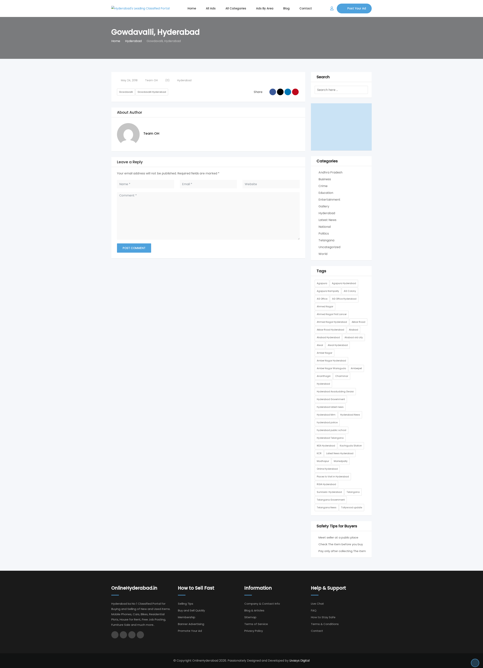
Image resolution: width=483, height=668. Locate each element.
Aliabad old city (354, 337)
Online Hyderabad (327, 468)
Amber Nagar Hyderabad (331, 360)
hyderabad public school (331, 430)
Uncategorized (329, 247)
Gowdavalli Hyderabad (152, 92)
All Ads (211, 8)
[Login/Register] (332, 8)
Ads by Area (264, 8)
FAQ (313, 610)
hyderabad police (327, 422)
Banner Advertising (191, 624)
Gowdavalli (126, 92)
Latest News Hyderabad (339, 453)
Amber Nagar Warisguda (331, 368)
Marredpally (341, 461)
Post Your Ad (356, 8)
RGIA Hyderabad (326, 484)
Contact (305, 8)
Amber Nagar (324, 352)
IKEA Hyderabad (326, 445)
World (322, 254)
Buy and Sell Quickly (191, 610)
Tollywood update (351, 507)
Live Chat (317, 604)
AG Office (322, 298)
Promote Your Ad (190, 631)
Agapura (322, 283)
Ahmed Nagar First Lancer (332, 314)
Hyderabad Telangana (330, 437)
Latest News (327, 220)
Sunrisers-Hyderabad (329, 492)
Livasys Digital (299, 660)
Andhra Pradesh (330, 172)
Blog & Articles (254, 610)
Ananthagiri (324, 376)
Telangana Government (331, 499)
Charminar (341, 376)
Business (324, 179)
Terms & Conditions (325, 624)
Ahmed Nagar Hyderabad (332, 322)
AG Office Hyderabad (344, 298)
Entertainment (329, 199)
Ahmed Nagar (325, 306)
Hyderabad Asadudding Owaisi (335, 391)
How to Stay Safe (323, 617)
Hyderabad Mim (326, 414)
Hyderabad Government (331, 399)
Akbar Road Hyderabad (330, 329)
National (324, 227)
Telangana (326, 240)
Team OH (151, 80)
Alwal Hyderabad (338, 345)
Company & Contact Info (262, 604)
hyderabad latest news (330, 407)
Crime (323, 186)
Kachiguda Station (351, 445)
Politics (323, 233)
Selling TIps (185, 604)
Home (192, 8)
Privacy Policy (253, 631)
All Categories (235, 8)
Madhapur (323, 461)
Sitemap (250, 617)
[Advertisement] (341, 126)
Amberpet (356, 368)
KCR (319, 453)
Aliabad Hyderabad (328, 337)
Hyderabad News (350, 414)
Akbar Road (358, 322)
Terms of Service (256, 624)
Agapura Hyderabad (344, 283)
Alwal (320, 345)
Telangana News (326, 507)
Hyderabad (184, 80)
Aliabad (353, 329)
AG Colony (350, 291)
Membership (186, 617)
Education (325, 193)
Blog (286, 8)
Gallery (323, 206)
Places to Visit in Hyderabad (333, 476)
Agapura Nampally (328, 291)
